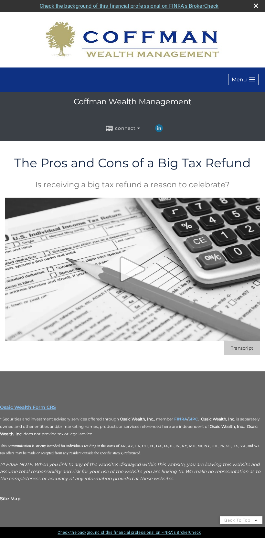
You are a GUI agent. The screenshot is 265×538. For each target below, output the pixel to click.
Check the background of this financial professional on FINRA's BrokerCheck (129, 6)
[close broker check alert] (256, 5)
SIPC (193, 419)
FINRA (180, 419)
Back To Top (238, 520)
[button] (243, 79)
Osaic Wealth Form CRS (28, 407)
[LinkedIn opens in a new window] (159, 130)
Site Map (10, 499)
